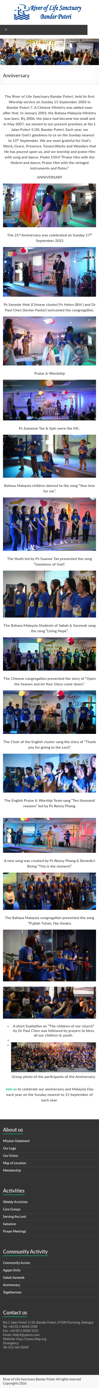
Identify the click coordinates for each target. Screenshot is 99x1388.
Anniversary (11, 1285)
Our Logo (9, 1148)
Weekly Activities (15, 1202)
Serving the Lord (14, 1216)
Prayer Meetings (14, 1231)
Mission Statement (16, 1141)
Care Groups (11, 1209)
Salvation (9, 1224)
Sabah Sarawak (13, 1277)
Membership (12, 1170)
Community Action (16, 1263)
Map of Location (14, 1163)
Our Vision (10, 1156)
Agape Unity (11, 1270)
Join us (11, 1089)
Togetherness (12, 1292)
